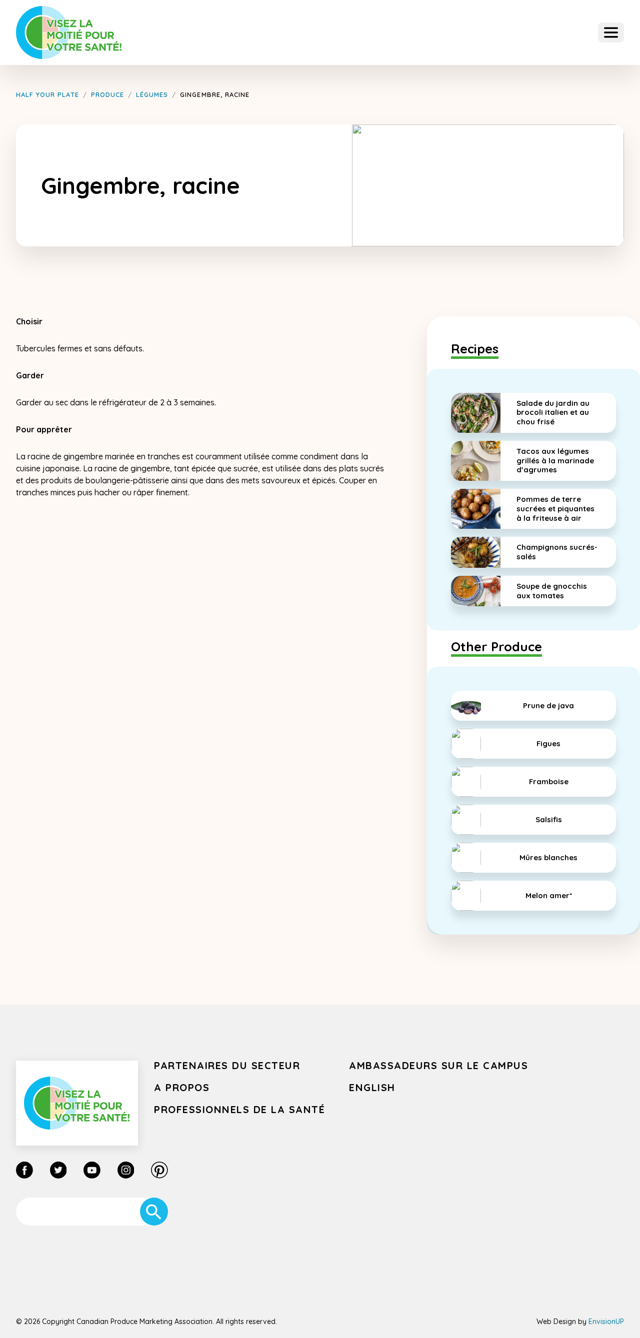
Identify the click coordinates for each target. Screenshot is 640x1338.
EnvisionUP (606, 1321)
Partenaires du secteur (227, 1065)
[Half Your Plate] (69, 32)
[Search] (154, 1212)
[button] (611, 32)
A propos (182, 1087)
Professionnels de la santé (239, 1109)
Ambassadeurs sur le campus (438, 1065)
